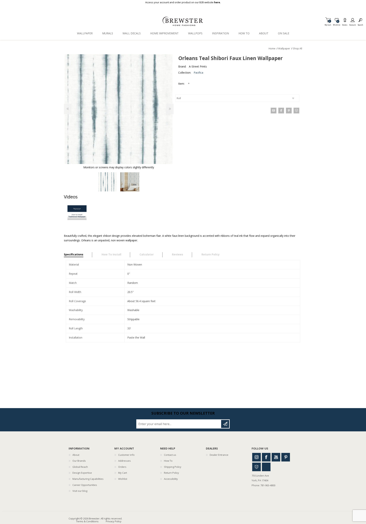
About (75, 455)
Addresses (124, 460)
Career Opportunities (84, 485)
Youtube (276, 457)
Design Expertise (82, 472)
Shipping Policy (172, 467)
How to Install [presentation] (111, 254)
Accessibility (171, 479)
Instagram (256, 457)
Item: (181, 83)
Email (273, 110)
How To (168, 460)
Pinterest (285, 457)
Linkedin (266, 467)
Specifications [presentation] (73, 254)
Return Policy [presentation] (210, 254)
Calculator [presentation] (147, 254)
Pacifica (198, 72)
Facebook (266, 457)
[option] (107, 182)
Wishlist (122, 479)
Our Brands (79, 460)
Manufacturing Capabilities (88, 479)
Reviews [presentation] (177, 254)
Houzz (256, 467)
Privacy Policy (113, 521)
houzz (296, 110)
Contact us (170, 455)
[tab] (78, 255)
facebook (281, 110)
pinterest (289, 110)
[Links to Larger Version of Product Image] (118, 109)
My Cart (122, 472)
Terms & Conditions (87, 521)
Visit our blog (79, 491)
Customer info (126, 455)
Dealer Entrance (219, 455)
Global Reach (80, 467)
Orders (122, 467)
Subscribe (225, 424)
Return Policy (171, 472)
